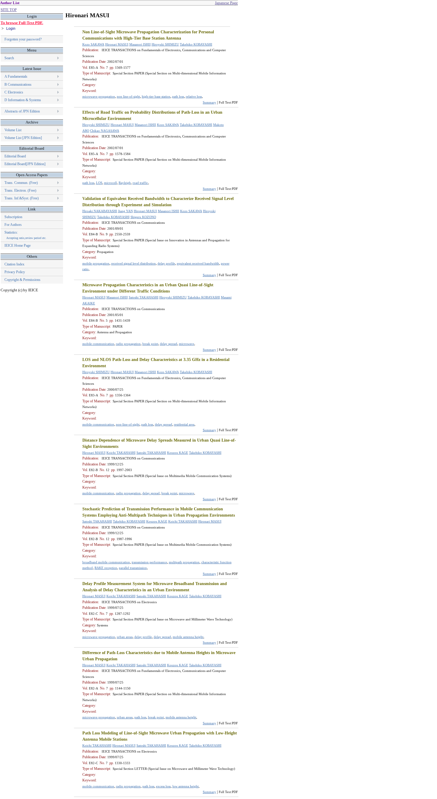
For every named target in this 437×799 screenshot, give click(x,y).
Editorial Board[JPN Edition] (24, 164)
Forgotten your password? (23, 39)
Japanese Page (226, 3)
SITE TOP (9, 9)
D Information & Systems (22, 100)
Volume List (13, 130)
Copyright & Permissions (22, 280)
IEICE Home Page (17, 245)
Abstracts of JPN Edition (22, 111)
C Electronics (13, 92)
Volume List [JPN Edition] (23, 138)
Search (9, 58)
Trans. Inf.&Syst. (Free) (21, 198)
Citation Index (14, 264)
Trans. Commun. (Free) (21, 183)
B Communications (18, 84)
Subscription (13, 217)
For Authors (13, 225)
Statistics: (25, 235)
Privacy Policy (14, 272)
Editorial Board (15, 156)
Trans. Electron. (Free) (20, 190)
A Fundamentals (15, 76)
